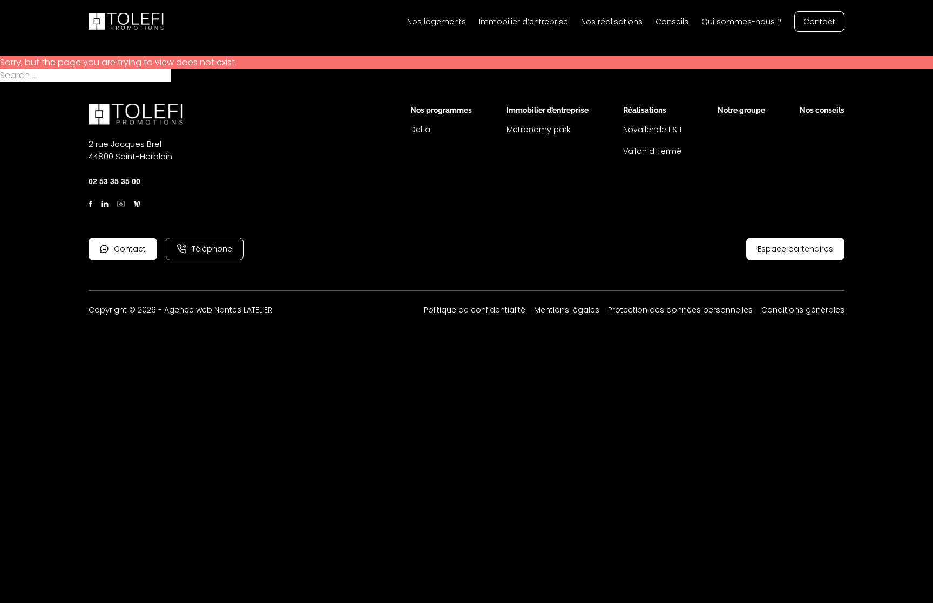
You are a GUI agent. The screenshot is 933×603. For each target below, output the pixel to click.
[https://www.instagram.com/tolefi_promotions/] (121, 204)
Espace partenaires (795, 248)
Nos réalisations (612, 21)
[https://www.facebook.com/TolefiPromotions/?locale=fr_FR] (90, 204)
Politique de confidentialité (474, 309)
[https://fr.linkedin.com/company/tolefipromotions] (105, 204)
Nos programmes (441, 110)
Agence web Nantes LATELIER (218, 309)
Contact (819, 21)
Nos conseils (822, 110)
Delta (420, 129)
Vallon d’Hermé (652, 151)
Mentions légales (566, 309)
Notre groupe (741, 110)
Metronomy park (538, 129)
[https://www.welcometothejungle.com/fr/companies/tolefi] (137, 204)
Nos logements (436, 21)
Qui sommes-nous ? (741, 21)
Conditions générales (802, 309)
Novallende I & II (653, 129)
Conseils (671, 21)
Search (186, 75)
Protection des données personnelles (680, 309)
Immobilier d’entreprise (523, 21)
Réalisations (644, 110)
